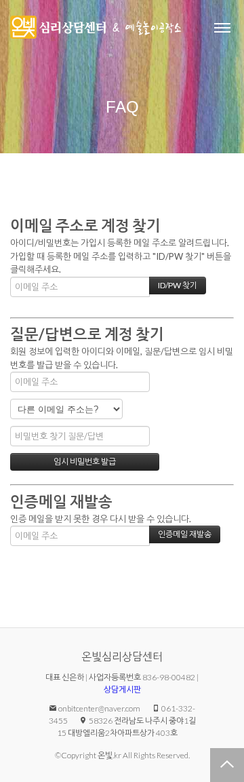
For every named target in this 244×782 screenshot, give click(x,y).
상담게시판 (122, 689)
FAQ (122, 107)
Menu (222, 27)
